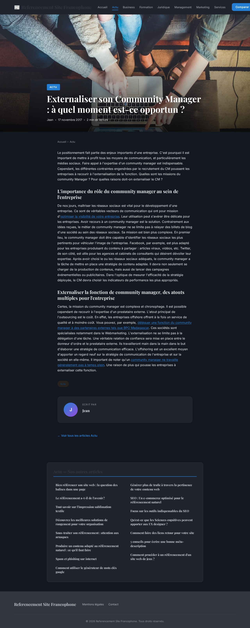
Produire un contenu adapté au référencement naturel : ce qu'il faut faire (87, 548)
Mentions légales (93, 604)
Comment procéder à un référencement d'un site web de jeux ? (160, 557)
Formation (146, 7)
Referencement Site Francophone (52, 7)
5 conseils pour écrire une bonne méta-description (157, 544)
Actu (115, 7)
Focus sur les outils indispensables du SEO (159, 511)
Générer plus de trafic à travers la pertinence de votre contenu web (161, 487)
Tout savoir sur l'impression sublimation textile (83, 509)
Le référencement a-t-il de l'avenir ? (80, 498)
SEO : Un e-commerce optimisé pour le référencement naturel (157, 500)
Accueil (102, 7)
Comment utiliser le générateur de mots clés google (86, 570)
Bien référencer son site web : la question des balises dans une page (87, 487)
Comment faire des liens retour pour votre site (162, 533)
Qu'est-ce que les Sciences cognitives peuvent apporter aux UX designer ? (161, 522)
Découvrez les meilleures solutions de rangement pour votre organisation (82, 522)
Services (220, 7)
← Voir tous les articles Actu (77, 435)
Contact (113, 604)
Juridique (163, 7)
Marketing (203, 7)
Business (129, 7)
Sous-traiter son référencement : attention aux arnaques (87, 535)
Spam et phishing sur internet (76, 559)
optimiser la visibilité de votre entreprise (89, 216)
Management (183, 7)
